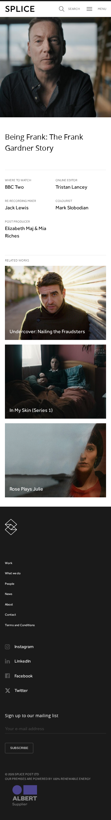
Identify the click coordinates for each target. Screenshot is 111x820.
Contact (10, 615)
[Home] (20, 9)
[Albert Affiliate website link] (24, 796)
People (9, 584)
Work (8, 563)
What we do (13, 573)
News (8, 594)
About (9, 604)
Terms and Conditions (20, 625)
